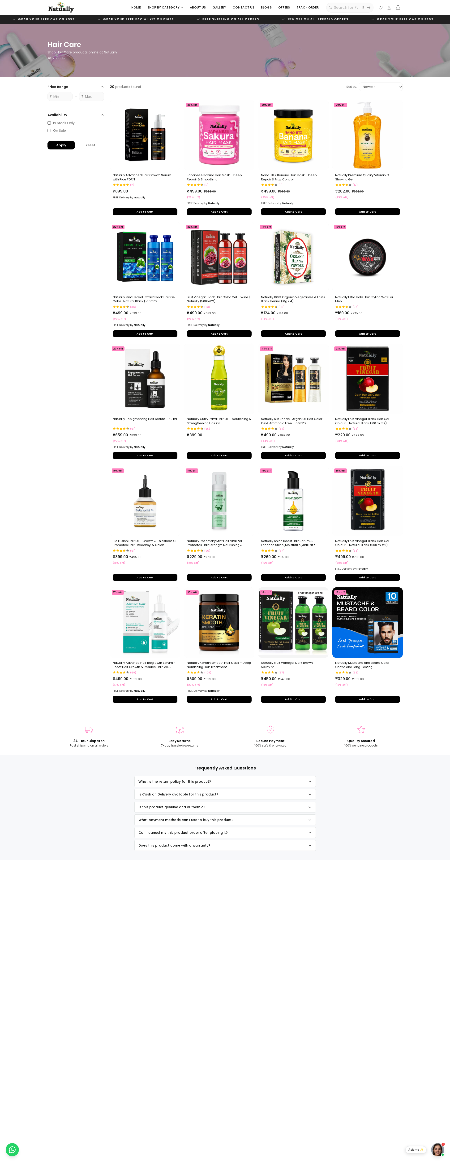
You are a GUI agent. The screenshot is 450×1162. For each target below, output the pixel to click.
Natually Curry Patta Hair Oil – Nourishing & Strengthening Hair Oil (219, 421)
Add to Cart (145, 212)
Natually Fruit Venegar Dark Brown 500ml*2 (287, 665)
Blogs (266, 7)
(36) (133, 307)
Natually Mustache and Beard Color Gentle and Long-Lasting (362, 665)
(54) (355, 307)
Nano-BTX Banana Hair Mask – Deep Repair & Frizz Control (289, 177)
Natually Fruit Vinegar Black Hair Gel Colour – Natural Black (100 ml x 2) (362, 421)
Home (136, 7)
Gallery (219, 7)
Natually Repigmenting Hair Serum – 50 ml (145, 419)
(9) (281, 185)
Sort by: (351, 87)
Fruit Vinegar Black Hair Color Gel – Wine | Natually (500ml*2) (218, 299)
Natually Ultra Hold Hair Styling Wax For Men (364, 299)
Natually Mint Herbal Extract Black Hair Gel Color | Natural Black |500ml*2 (144, 299)
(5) (206, 185)
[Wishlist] (380, 7)
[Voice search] (363, 7)
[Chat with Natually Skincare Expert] (437, 1149)
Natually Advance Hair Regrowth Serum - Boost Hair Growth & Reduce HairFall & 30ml (144, 665)
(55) (207, 429)
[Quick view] (174, 116)
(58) (355, 429)
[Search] (369, 7)
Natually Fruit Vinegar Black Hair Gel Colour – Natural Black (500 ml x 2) (362, 543)
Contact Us (243, 7)
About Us (198, 7)
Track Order (308, 7)
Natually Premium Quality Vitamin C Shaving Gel (362, 177)
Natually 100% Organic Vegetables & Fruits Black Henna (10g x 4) (293, 299)
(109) (207, 672)
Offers (284, 7)
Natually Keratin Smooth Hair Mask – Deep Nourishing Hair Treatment (219, 665)
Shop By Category (163, 7)
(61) (132, 429)
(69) (133, 672)
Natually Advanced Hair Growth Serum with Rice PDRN (142, 177)
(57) (281, 672)
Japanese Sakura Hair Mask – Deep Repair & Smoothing (214, 177)
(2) (132, 185)
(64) (281, 551)
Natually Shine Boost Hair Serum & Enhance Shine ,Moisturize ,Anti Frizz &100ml (288, 543)
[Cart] (398, 7)
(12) (355, 185)
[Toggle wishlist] (174, 106)
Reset (90, 145)
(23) (207, 307)
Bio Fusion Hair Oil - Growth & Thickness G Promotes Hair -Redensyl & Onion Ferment (144, 543)
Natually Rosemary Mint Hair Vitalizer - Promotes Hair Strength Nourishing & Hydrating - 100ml (216, 543)
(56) (281, 307)
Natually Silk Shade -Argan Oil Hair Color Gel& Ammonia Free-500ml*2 (291, 421)
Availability (57, 115)
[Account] (389, 7)
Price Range (57, 86)
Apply (61, 145)
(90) (207, 551)
